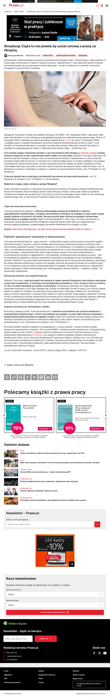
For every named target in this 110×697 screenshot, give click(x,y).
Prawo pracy (48, 55)
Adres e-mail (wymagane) (17, 520)
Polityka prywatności (12, 682)
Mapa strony (78, 679)
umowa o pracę (88, 152)
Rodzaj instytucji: (13, 590)
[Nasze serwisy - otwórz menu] (106, 5)
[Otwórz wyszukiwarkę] (97, 5)
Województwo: (12, 601)
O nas (6, 671)
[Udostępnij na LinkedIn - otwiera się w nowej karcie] (48, 377)
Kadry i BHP (19, 11)
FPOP (40, 679)
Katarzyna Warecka (15, 56)
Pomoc (41, 682)
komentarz (38, 334)
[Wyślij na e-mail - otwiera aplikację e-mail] (55, 377)
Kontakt (76, 671)
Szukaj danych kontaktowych (53, 612)
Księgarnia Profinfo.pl (46, 675)
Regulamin (8, 675)
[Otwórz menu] (4, 5)
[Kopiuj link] (14, 377)
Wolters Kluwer (79, 675)
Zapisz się (43, 639)
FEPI (5, 679)
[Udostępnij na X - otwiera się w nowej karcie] (34, 377)
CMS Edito (102, 694)
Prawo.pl (7, 11)
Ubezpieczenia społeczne (65, 55)
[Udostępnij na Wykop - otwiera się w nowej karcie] (41, 377)
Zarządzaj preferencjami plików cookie (88, 684)
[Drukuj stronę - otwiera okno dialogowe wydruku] (21, 377)
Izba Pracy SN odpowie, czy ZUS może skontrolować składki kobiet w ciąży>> (52, 229)
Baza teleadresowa (21, 578)
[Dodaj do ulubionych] (7, 377)
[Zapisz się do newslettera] (97, 524)
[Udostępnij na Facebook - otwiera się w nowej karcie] (28, 377)
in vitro (67, 140)
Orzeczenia (83, 55)
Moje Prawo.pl (102, 5)
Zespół (41, 671)
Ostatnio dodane (16, 445)
